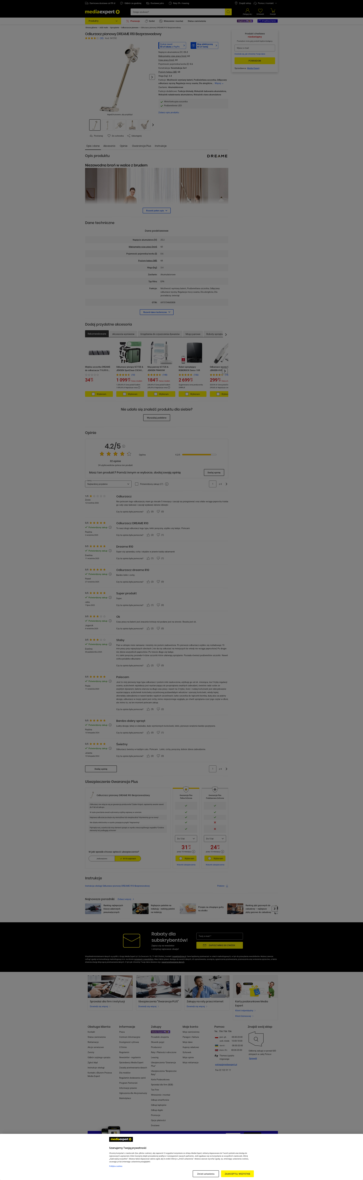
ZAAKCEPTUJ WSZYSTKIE (237, 1173)
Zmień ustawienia (205, 1173)
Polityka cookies (115, 1166)
